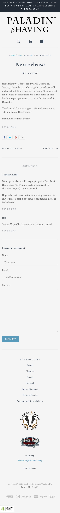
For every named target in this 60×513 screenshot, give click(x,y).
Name (5, 255)
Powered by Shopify (30, 487)
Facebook (30, 383)
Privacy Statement (30, 389)
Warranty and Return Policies (30, 401)
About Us (30, 371)
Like (4, 137)
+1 (16, 137)
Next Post (49, 148)
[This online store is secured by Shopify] (7, 511)
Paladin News (25, 55)
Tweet (10, 137)
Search (30, 365)
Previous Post (13, 148)
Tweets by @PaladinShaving (30, 461)
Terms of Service (30, 395)
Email (22, 137)
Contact (30, 377)
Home (12, 55)
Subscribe (31, 73)
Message (6, 285)
